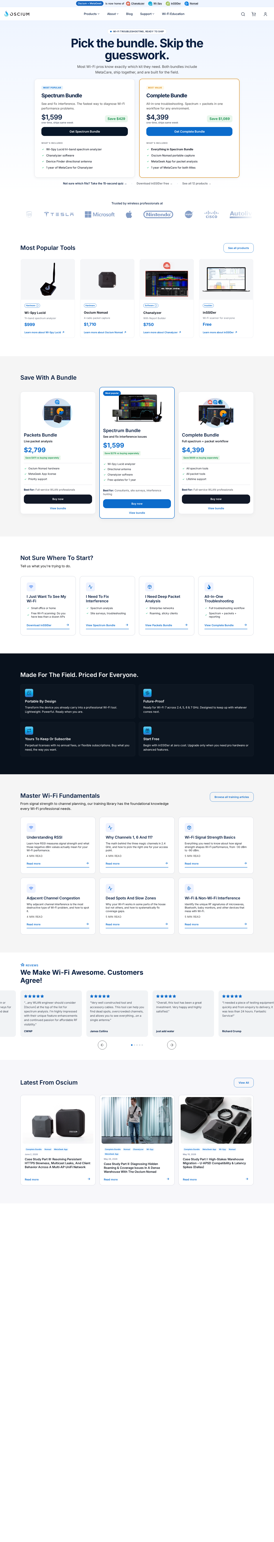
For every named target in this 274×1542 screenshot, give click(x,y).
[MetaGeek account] (265, 14)
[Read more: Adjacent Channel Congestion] (58, 906)
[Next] (171, 1045)
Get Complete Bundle (189, 131)
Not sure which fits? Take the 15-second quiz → (95, 183)
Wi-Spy (157, 3)
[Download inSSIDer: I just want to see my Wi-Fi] (48, 605)
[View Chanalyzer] (167, 298)
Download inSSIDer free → (155, 183)
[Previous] (102, 1045)
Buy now (58, 499)
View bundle (58, 508)
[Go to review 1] (132, 1045)
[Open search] (243, 14)
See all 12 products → (196, 183)
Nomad (194, 3)
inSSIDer (176, 3)
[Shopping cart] (254, 13)
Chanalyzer (137, 3)
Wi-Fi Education (173, 14)
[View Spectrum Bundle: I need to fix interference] (107, 605)
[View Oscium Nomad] (107, 298)
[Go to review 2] (134, 1045)
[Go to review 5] (142, 1045)
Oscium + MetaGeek (90, 3)
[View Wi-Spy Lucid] (48, 298)
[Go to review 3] (137, 1045)
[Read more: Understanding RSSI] (58, 845)
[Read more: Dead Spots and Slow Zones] (137, 906)
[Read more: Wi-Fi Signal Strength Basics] (216, 845)
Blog (129, 14)
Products (90, 14)
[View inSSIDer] (226, 298)
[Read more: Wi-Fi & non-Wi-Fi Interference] (216, 906)
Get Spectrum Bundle (85, 131)
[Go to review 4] (139, 1045)
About (111, 14)
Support (146, 14)
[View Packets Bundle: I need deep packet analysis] (166, 605)
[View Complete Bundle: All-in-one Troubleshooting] (226, 605)
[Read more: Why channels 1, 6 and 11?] (137, 845)
